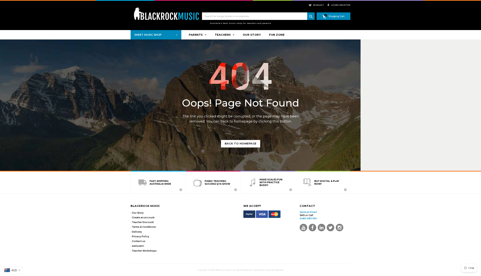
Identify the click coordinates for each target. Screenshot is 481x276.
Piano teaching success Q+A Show (217, 182)
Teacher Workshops (144, 250)
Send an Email (308, 212)
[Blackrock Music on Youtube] (303, 227)
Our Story (138, 212)
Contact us (138, 241)
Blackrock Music (224, 270)
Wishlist (318, 5)
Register (344, 5)
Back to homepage (240, 143)
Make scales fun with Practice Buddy (270, 182)
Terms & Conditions (144, 226)
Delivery (137, 231)
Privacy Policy (140, 236)
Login (334, 5)
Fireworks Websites (274, 270)
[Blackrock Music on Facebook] (312, 227)
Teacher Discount (143, 222)
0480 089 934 (308, 218)
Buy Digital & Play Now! (326, 182)
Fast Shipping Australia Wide (160, 182)
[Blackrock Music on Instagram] (339, 227)
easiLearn (138, 245)
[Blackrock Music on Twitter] (321, 227)
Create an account (143, 217)
